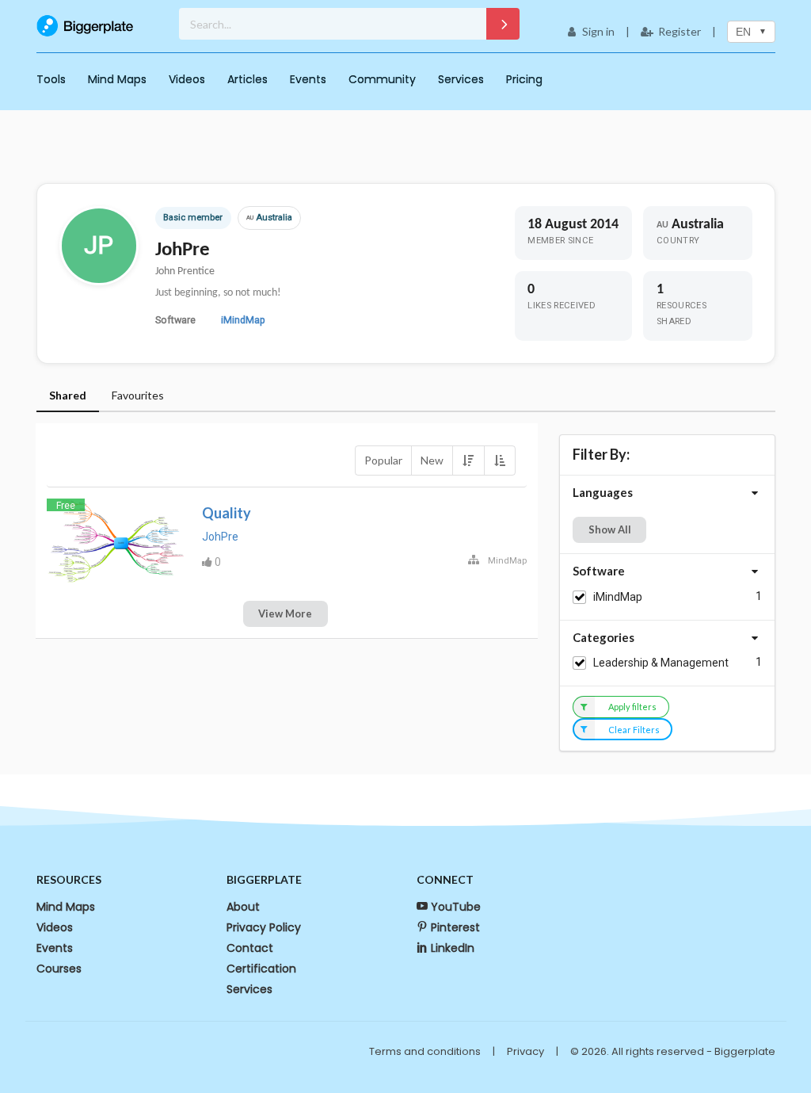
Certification (261, 968)
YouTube (456, 907)
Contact (250, 948)
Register (679, 31)
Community (382, 79)
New (432, 460)
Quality (226, 513)
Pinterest (455, 927)
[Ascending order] (500, 460)
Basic (174, 217)
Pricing (524, 79)
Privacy (525, 1051)
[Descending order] (468, 460)
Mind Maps (117, 79)
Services (461, 79)
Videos (187, 79)
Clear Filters (634, 729)
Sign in (598, 31)
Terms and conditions (425, 1051)
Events (308, 79)
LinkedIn (453, 948)
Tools (51, 79)
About (243, 907)
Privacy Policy (264, 927)
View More (285, 613)
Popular (383, 460)
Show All (609, 529)
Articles (247, 79)
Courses (59, 968)
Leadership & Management (661, 662)
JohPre (220, 536)
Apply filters (632, 706)
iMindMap (243, 320)
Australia (269, 217)
